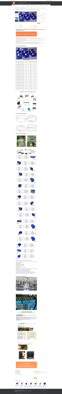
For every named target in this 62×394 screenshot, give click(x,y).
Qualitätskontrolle (32, 5)
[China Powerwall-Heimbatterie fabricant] (13, 3)
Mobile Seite (17, 393)
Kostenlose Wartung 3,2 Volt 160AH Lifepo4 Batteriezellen (35, 386)
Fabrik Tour (27, 5)
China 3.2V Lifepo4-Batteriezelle (25, 393)
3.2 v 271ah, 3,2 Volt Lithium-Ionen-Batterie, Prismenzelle (17, 386)
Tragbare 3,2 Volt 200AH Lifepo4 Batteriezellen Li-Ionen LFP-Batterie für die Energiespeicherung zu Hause (26, 387)
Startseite (14, 5)
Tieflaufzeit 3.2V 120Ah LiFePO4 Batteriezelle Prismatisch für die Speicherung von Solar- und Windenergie (45, 386)
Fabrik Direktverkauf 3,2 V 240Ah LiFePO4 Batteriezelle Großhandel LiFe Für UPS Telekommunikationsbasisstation (22, 387)
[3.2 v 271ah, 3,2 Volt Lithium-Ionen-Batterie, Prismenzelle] (17, 383)
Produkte (18, 5)
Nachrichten (46, 5)
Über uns (23, 5)
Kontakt (37, 5)
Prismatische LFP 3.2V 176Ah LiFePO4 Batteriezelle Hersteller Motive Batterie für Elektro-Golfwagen (31, 386)
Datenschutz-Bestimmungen (20, 393)
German (50, 0)
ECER (45, 393)
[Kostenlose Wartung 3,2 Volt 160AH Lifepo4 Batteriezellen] (35, 383)
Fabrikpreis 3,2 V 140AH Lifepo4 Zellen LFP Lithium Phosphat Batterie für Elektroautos (40, 386)
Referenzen (48, 0)
